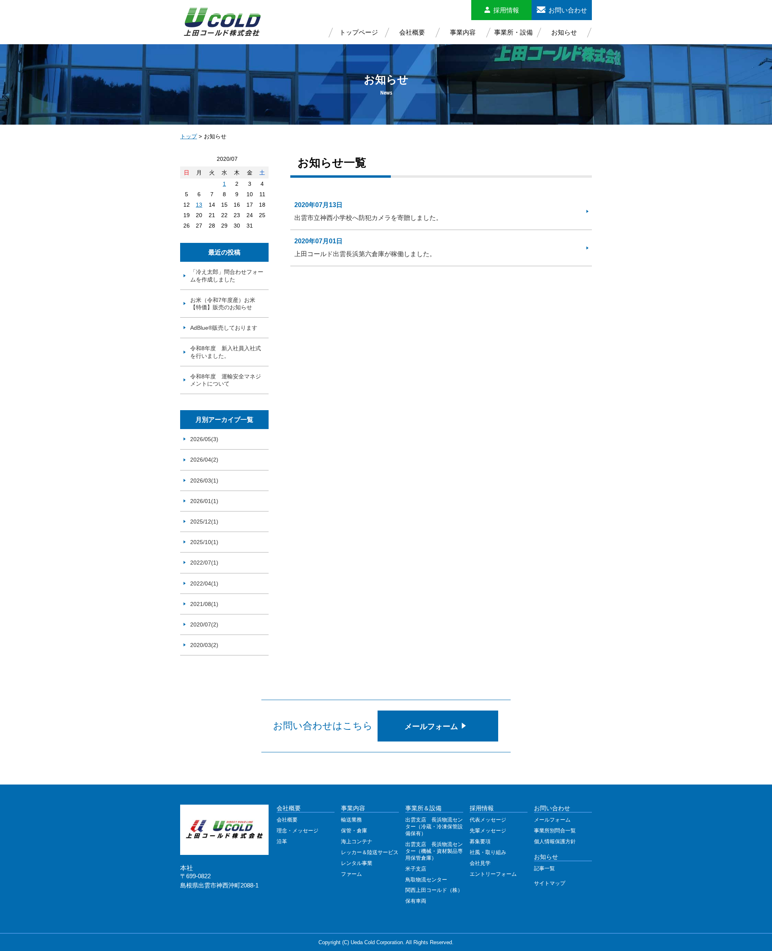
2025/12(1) (204, 521)
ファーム (351, 874)
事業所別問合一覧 (555, 831)
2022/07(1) (204, 562)
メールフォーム (432, 726)
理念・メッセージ (297, 831)
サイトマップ (549, 883)
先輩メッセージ (488, 831)
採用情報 (506, 10)
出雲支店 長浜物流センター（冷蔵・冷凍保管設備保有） (434, 826)
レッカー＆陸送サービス (369, 852)
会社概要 (412, 32)
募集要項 (480, 841)
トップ (188, 136)
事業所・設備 (513, 32)
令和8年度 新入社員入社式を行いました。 (225, 352)
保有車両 (415, 901)
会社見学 (480, 863)
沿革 (282, 841)
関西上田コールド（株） (434, 890)
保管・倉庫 (354, 831)
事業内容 (463, 32)
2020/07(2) (204, 624)
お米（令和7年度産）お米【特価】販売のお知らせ (222, 303)
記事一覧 (544, 868)
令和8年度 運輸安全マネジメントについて (225, 380)
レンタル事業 (356, 863)
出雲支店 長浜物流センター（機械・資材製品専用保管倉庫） (434, 851)
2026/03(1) (204, 480)
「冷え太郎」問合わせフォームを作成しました (226, 275)
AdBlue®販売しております (223, 328)
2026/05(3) (204, 439)
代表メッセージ (488, 820)
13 (199, 204)
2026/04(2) (204, 459)
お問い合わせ (567, 10)
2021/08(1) (204, 604)
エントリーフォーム (493, 874)
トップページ (358, 32)
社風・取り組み (488, 852)
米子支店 (415, 869)
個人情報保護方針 (555, 841)
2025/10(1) (204, 542)
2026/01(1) (204, 501)
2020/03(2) (204, 645)
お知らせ (564, 32)
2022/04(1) (204, 583)
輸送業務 (351, 820)
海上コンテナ (356, 841)
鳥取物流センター (426, 880)
